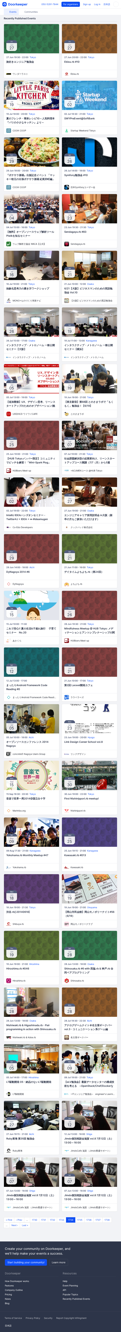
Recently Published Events (76, 1298)
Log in (97, 4)
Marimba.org (19, 810)
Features (9, 1285)
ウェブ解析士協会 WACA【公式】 (29, 244)
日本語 (107, 4)
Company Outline (14, 1290)
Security (48, 1318)
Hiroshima (34, 964)
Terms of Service (13, 1318)
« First (9, 1219)
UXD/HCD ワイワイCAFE (25, 414)
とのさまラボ (77, 414)
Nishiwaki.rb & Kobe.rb (24, 1037)
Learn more (58, 1262)
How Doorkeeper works (17, 1281)
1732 (52, 1219)
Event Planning (70, 1285)
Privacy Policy (33, 1318)
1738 (107, 1219)
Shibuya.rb (18, 924)
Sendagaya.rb (78, 244)
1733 (61, 1219)
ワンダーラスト (20, 74)
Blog (7, 1303)
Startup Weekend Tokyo (83, 130)
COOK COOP (19, 130)
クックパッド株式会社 (82, 527)
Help (65, 1281)
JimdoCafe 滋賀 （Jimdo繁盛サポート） (91, 1150)
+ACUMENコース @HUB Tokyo (86, 470)
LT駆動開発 (18, 1094)
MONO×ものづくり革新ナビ (27, 300)
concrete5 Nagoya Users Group (29, 754)
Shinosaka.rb (77, 980)
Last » (25, 1225)
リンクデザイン (78, 754)
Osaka (90, 284)
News (8, 1298)
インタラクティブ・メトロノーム (29, 357)
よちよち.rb (76, 584)
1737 (98, 1219)
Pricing (8, 1294)
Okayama (92, 907)
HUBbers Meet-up (22, 470)
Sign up (87, 4)
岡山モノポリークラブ (82, 924)
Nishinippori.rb (78, 810)
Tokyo (33, 57)
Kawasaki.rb (77, 867)
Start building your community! (25, 1262)
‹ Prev (19, 1219)
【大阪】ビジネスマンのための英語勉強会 (91, 300)
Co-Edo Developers (23, 527)
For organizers (70, 4)
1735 (79, 1219)
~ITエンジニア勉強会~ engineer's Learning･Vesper (93, 1094)
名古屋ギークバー (79, 1037)
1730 (34, 1219)
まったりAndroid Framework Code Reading (35, 697)
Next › (15, 1225)
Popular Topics (70, 1294)
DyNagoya (18, 584)
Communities (31, 11)
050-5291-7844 (49, 4)
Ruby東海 (17, 1150)
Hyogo (91, 737)
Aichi (31, 567)
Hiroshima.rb (19, 980)
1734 (70, 1219)
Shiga (89, 1134)
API (64, 1290)
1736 (89, 1219)
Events (12, 11)
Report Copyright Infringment (71, 1318)
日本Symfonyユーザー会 (83, 187)
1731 (43, 1219)
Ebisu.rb (75, 74)
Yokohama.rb (19, 867)
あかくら (17, 640)
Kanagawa (91, 340)
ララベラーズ (77, 697)
